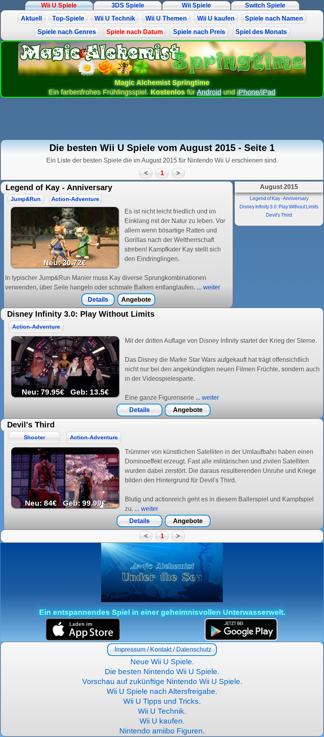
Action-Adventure (75, 199)
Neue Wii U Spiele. (162, 662)
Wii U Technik (114, 18)
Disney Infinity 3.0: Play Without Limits (278, 206)
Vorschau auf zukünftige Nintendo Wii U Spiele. (162, 681)
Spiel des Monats (261, 31)
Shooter (34, 437)
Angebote (136, 299)
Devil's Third (279, 215)
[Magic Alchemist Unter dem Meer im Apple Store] (83, 629)
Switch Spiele (265, 5)
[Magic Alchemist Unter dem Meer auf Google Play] (241, 629)
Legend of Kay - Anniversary (279, 198)
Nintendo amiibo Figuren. (162, 731)
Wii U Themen (166, 18)
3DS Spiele (127, 5)
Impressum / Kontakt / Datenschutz (162, 649)
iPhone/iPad (256, 92)
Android (209, 92)
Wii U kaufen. (162, 721)
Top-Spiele (68, 18)
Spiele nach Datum (134, 31)
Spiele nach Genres (67, 31)
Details (98, 299)
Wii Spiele (196, 5)
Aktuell (31, 18)
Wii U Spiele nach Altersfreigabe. (162, 691)
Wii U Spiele (59, 5)
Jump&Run (26, 199)
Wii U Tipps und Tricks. (162, 701)
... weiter (207, 287)
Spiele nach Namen (274, 18)
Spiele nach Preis (199, 31)
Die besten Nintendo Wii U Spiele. (162, 671)
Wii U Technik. (162, 711)
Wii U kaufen (216, 18)
